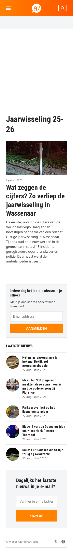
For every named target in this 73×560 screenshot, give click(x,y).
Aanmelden (36, 328)
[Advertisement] (36, 71)
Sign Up (36, 516)
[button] (8, 8)
